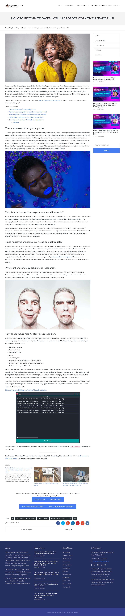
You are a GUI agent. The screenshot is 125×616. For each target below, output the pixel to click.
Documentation (100, 40)
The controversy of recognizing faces (22, 109)
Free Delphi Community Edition (32, 507)
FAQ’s (97, 36)
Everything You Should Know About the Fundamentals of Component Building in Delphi (105, 105)
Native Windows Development (49, 100)
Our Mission (66, 574)
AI (12, 518)
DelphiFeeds (66, 559)
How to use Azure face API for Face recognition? (26, 120)
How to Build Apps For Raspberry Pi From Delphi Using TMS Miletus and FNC (105, 132)
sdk (75, 518)
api (17, 518)
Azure (22, 518)
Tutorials (98, 50)
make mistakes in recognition (61, 257)
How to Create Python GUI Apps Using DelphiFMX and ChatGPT (104, 79)
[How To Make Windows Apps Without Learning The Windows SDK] (76, 474)
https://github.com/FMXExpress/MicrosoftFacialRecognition (26, 390)
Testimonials (100, 45)
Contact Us (66, 587)
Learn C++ (66, 581)
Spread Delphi (67, 555)
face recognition (30, 518)
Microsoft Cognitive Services (58, 518)
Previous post (27, 530)
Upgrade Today (55, 499)
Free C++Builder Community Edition (61, 507)
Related (16, 123)
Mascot (65, 571)
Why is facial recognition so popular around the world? (28, 112)
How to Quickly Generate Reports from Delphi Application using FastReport (45, 595)
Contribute (66, 568)
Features (98, 55)
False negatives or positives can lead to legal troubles (27, 115)
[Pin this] (78, 523)
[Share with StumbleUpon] (82, 523)
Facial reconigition (43, 518)
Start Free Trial (40, 499)
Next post (68, 530)
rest (70, 518)
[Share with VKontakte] (87, 523)
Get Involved (66, 565)
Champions (66, 578)
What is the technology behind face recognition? (26, 117)
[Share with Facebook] (58, 523)
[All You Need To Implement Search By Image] (47, 474)
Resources (66, 562)
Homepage (66, 552)
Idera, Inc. (106, 574)
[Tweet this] (63, 523)
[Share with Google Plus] (68, 523)
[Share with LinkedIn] (73, 523)
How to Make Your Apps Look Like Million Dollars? (46, 585)
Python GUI (66, 584)
